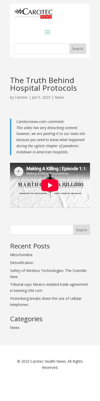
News (59, 97)
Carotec (21, 97)
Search (81, 229)
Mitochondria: (21, 254)
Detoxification (21, 262)
